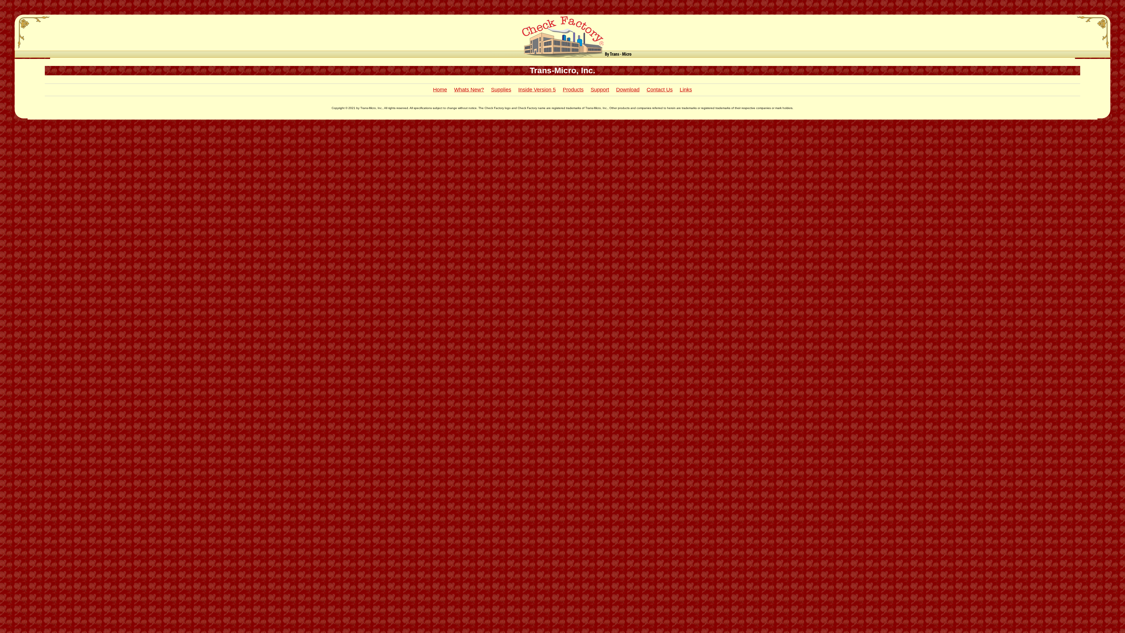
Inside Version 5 (537, 90)
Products (573, 90)
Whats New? (469, 90)
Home (440, 90)
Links (686, 90)
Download (628, 90)
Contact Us (660, 90)
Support (600, 90)
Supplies (501, 90)
